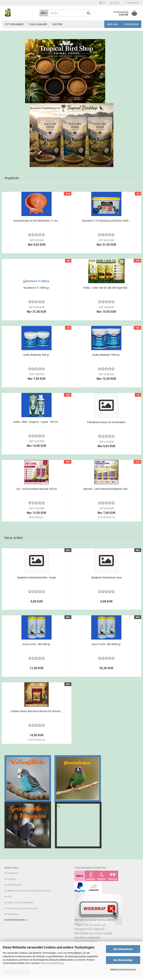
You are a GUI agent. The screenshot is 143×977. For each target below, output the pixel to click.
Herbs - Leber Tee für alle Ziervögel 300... (106, 287)
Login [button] (116, 2)
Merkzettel (133, 2)
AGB (9, 896)
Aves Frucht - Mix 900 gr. (36, 644)
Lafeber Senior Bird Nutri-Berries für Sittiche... (36, 711)
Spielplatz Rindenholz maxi (106, 577)
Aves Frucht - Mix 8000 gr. (106, 644)
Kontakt (11, 879)
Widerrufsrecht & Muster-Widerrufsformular (28, 890)
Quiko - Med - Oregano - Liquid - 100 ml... (36, 421)
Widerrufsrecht (14, 885)
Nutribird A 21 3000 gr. (36, 287)
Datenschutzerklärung (51, 963)
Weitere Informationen (123, 969)
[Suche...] (88, 13)
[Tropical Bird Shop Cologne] (19, 12)
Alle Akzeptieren (123, 949)
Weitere (57, 24)
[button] (102, 3)
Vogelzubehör (38, 24)
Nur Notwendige (123, 960)
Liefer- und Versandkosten (20, 902)
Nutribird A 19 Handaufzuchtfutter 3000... (106, 220)
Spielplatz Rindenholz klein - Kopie (36, 577)
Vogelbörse (131, 24)
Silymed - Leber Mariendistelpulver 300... (106, 488)
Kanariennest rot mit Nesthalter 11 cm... (36, 220)
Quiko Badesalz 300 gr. (36, 354)
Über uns (112, 24)
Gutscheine (12, 914)
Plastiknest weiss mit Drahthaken (106, 422)
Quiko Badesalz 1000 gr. (106, 354)
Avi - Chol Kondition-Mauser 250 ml (36, 488)
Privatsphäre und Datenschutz (22, 908)
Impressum (13, 873)
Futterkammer (14, 24)
